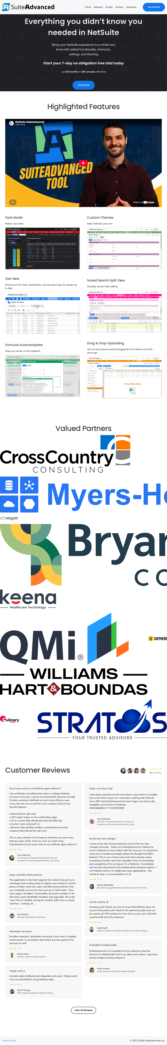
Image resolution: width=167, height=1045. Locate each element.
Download (154, 7)
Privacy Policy (9, 1040)
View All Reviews (83, 1010)
